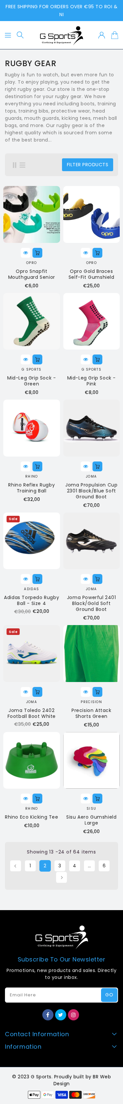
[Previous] (15, 866)
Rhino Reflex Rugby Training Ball (31, 488)
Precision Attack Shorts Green (92, 713)
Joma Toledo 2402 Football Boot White (32, 713)
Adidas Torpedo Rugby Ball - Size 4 (31, 600)
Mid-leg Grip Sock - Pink (91, 381)
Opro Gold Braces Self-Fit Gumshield (91, 274)
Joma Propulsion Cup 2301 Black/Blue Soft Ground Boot (91, 491)
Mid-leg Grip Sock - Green (31, 381)
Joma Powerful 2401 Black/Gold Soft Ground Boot (91, 603)
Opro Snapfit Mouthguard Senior (31, 274)
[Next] (61, 877)
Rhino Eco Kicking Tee (31, 817)
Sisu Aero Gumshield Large (91, 820)
